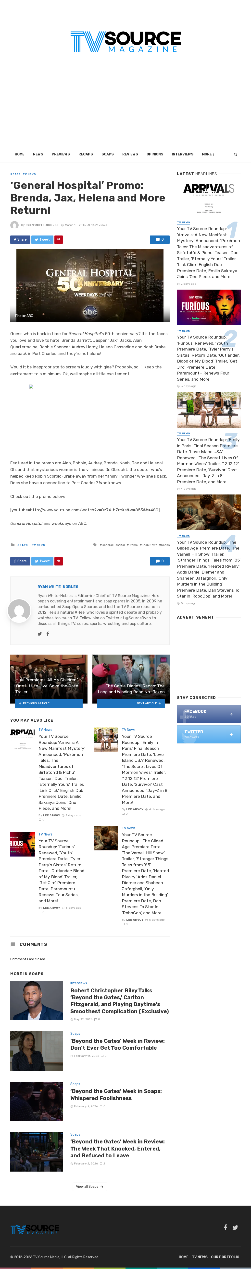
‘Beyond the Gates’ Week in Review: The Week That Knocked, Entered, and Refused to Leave (117, 1149)
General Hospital (113, 545)
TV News (29, 174)
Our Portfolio (225, 1257)
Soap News (149, 545)
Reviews (130, 154)
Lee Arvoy (51, 815)
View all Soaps (87, 1187)
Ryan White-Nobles (42, 225)
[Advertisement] (125, 110)
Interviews (182, 154)
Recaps (85, 154)
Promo (133, 545)
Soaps (107, 154)
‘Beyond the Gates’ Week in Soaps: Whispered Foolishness (116, 1094)
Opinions (155, 154)
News (38, 154)
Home (20, 154)
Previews (61, 154)
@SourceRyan (138, 618)
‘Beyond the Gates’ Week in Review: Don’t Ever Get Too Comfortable (117, 1044)
